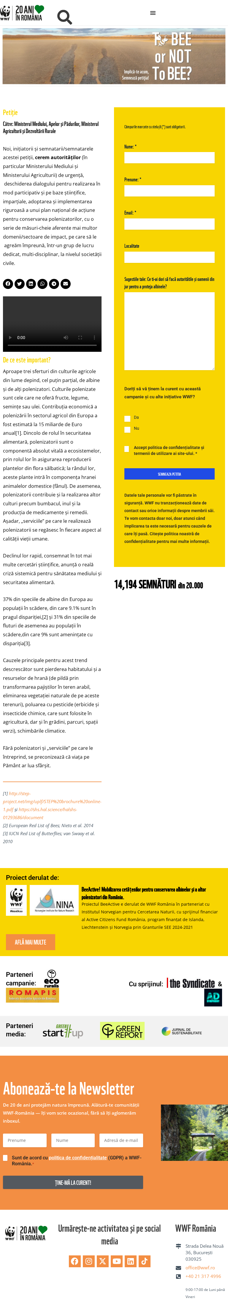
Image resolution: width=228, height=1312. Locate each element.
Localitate (131, 243)
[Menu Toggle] (153, 13)
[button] (8, 282)
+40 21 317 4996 (203, 1274)
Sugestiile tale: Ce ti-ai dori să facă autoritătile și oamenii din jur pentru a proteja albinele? (169, 280)
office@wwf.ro (200, 1266)
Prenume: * (132, 177)
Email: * (130, 210)
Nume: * (130, 144)
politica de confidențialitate (78, 1156)
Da (136, 415)
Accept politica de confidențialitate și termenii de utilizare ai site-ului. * (169, 448)
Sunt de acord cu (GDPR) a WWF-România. (77, 1159)
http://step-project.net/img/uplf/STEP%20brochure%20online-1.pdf (52, 800)
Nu (136, 426)
